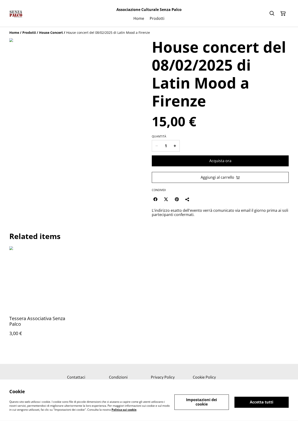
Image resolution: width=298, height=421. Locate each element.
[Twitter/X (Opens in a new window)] (166, 199)
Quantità (159, 136)
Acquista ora (220, 160)
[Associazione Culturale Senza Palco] (15, 13)
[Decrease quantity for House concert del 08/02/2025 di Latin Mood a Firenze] (156, 146)
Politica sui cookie (124, 409)
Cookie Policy (204, 377)
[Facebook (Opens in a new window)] (155, 199)
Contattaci (76, 377)
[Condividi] (187, 199)
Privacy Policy (163, 377)
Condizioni (118, 377)
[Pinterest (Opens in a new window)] (176, 199)
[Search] (272, 13)
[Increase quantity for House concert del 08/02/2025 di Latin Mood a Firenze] (175, 146)
